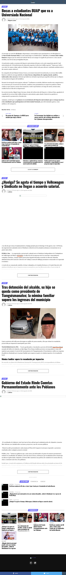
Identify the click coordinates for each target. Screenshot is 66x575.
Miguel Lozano (12, 20)
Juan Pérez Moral (58, 347)
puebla (14, 109)
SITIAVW (20, 255)
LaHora (10, 192)
